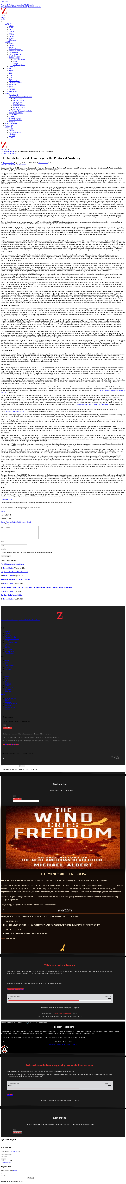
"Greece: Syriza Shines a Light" (16, 411)
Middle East (12, 84)
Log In (3, 1159)
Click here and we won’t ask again (62, 1013)
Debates (11, 34)
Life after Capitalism (19, 65)
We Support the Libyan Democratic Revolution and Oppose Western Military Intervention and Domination (36, 587)
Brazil (10, 74)
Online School (13, 95)
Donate (3, 15)
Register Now (15, 1151)
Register (30, 1178)
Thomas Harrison (8, 163)
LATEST (8, 24)
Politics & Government (16, 54)
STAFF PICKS (9, 125)
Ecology (11, 45)
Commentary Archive (15, 120)
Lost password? (6, 1162)
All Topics (12, 66)
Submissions (12, 134)
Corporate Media (14, 52)
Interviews (12, 36)
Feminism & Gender (15, 49)
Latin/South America (15, 82)
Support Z (12, 136)
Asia (10, 72)
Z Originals (12, 40)
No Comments (43, 163)
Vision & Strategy (14, 58)
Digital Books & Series (16, 113)
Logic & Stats (17, 109)
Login (15, 1170)
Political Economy (18, 100)
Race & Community (15, 56)
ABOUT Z (8, 127)
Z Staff (11, 129)
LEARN (7, 93)
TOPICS (7, 42)
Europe (11, 79)
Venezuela (12, 88)
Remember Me (7, 1161)
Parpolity (15, 61)
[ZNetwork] (4, 13)
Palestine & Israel (14, 81)
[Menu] (1, 141)
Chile (10, 75)
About (3, 694)
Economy (12, 47)
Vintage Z (12, 121)
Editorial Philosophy (15, 132)
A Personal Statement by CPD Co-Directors (15, 579)
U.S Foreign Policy (19, 107)
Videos (11, 27)
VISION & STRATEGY (12, 123)
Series (10, 33)
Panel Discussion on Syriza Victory (12, 564)
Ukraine (11, 86)
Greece (14, 153)
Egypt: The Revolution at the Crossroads (14, 572)
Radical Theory (17, 98)
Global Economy (18, 104)
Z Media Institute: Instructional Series (20, 97)
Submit (22, 766)
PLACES (8, 68)
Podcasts (11, 29)
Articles (11, 26)
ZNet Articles (10, 151)
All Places (12, 90)
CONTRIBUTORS (11, 91)
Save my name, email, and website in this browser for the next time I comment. (27, 553)
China (10, 77)
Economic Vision (18, 102)
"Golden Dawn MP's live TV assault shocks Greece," (92, 404)
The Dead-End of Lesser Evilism (11, 595)
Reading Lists (13, 114)
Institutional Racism (19, 105)
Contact (11, 137)
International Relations (16, 50)
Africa (11, 70)
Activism (11, 43)
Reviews (11, 38)
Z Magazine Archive (15, 118)
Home (3, 151)
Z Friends (12, 130)
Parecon (15, 63)
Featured (11, 31)
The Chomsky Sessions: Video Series (20, 111)
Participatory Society (19, 59)
